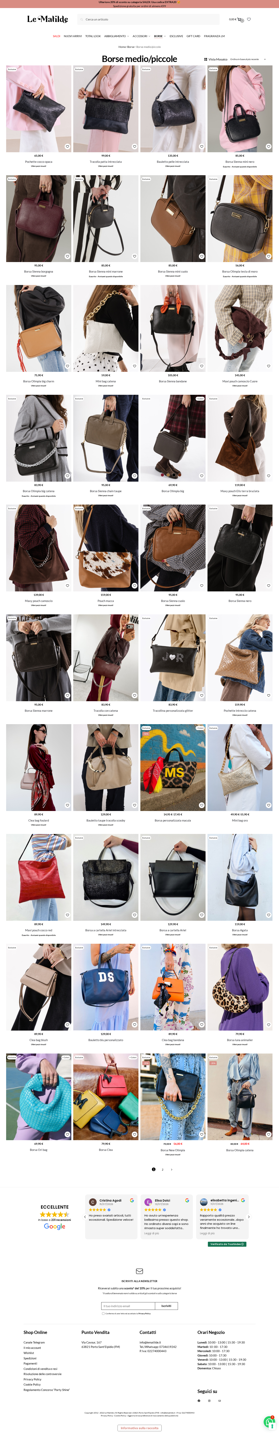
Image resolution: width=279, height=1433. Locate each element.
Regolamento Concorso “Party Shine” (47, 1389)
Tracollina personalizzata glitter (173, 710)
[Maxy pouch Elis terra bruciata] (240, 438)
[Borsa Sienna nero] (240, 548)
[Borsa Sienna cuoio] (173, 548)
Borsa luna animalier (240, 1040)
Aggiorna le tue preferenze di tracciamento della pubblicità (153, 1415)
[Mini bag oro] (240, 767)
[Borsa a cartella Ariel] (173, 877)
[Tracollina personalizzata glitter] (173, 657)
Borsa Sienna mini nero (240, 161)
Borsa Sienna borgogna (38, 271)
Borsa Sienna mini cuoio (173, 271)
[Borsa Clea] (105, 1097)
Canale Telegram (34, 1342)
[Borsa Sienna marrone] (38, 657)
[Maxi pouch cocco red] (38, 877)
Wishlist (29, 1353)
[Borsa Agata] (240, 877)
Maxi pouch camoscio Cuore (240, 381)
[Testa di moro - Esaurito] (180, 475)
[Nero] (174, 475)
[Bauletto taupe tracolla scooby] (105, 767)
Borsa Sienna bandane (173, 381)
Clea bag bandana (173, 1040)
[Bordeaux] (162, 475)
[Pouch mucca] (105, 548)
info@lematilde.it (150, 1342)
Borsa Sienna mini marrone (106, 271)
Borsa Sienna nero (240, 601)
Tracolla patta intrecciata (106, 161)
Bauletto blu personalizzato (105, 1040)
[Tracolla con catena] (105, 657)
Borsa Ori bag (38, 1149)
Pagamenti (30, 1363)
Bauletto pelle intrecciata (173, 161)
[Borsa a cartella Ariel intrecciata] (105, 877)
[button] (249, 1217)
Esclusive (12, 69)
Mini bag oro (240, 820)
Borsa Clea (106, 1149)
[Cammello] (168, 475)
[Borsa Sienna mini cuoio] (173, 218)
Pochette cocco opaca (38, 161)
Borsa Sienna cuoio (173, 601)
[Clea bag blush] (38, 987)
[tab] (53, 1332)
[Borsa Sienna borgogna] (38, 218)
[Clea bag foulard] (38, 767)
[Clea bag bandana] (173, 987)
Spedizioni (30, 1358)
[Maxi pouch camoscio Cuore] (240, 328)
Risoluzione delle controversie (43, 1374)
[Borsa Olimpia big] (173, 438)
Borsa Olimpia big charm (38, 381)
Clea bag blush (39, 1040)
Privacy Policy (144, 1313)
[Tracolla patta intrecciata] (105, 108)
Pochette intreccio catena (240, 710)
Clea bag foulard (38, 820)
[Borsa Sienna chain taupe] (105, 438)
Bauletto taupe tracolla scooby (105, 820)
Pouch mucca (106, 601)
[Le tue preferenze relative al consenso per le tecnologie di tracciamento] (272, 1426)
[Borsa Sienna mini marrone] (105, 218)
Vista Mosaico (218, 59)
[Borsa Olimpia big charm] (38, 328)
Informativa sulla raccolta (139, 1428)
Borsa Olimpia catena (239, 1150)
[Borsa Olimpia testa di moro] (240, 218)
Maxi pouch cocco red (38, 930)
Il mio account (32, 1347)
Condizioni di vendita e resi (40, 1368)
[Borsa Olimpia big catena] (38, 438)
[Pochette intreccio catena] (240, 657)
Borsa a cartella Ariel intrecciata (105, 930)
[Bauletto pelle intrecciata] (173, 108)
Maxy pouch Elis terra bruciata (240, 491)
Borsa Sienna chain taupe (106, 491)
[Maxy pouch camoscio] (38, 548)
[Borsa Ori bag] (38, 1097)
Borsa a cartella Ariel (173, 930)
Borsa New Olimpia (173, 1150)
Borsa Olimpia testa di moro (240, 271)
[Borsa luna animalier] (240, 987)
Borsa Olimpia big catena (38, 491)
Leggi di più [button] (96, 1233)
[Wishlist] (249, 19)
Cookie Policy (32, 1384)
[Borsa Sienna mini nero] (240, 108)
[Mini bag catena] (105, 328)
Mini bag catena (106, 381)
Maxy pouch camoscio (39, 601)
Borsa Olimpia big (173, 491)
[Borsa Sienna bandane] (173, 328)
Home (122, 46)
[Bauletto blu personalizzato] (105, 987)
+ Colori (200, 398)
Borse (130, 46)
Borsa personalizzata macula (173, 820)
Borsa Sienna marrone (39, 710)
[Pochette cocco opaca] (38, 108)
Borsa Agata (240, 930)
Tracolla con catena (106, 710)
